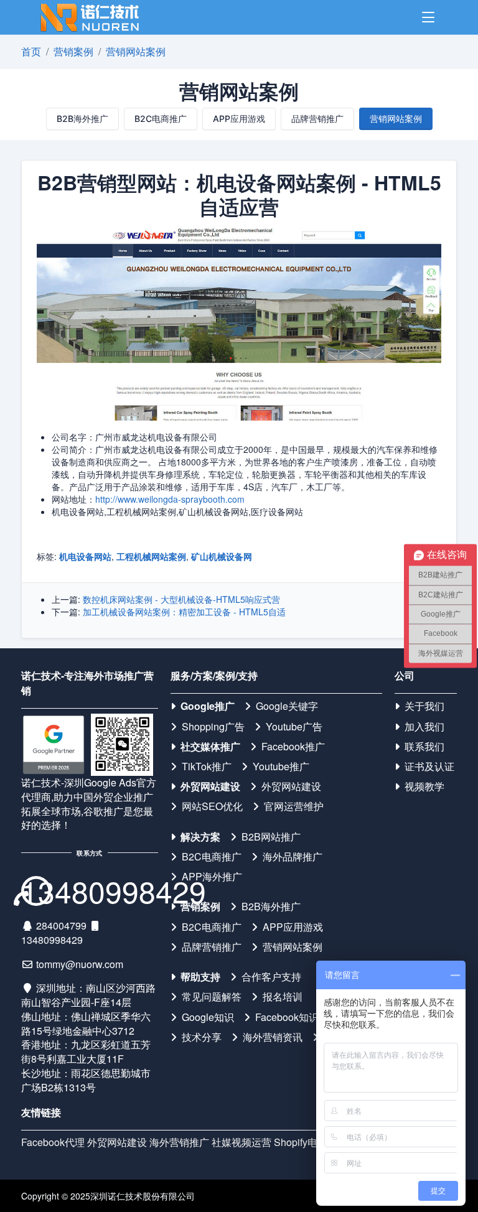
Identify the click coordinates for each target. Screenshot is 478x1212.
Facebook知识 (287, 1017)
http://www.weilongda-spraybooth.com (170, 499)
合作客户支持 (271, 977)
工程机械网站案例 (151, 556)
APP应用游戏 (239, 118)
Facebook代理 (53, 1142)
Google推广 (207, 706)
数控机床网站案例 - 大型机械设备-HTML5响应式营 (181, 599)
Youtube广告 (294, 727)
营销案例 (73, 51)
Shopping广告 (213, 727)
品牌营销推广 (317, 118)
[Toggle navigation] (428, 17)
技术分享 (202, 1037)
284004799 (61, 925)
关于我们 (424, 706)
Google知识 (208, 1017)
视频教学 (424, 786)
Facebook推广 (293, 746)
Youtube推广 (281, 766)
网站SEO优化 (212, 806)
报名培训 (282, 997)
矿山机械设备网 (221, 556)
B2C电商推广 (160, 118)
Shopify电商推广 (310, 1142)
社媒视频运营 (241, 1142)
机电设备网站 (85, 556)
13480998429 (52, 940)
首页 (31, 51)
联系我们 (424, 746)
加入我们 (424, 727)
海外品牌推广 (292, 857)
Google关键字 (287, 706)
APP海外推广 (212, 876)
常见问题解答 (211, 997)
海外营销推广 (179, 1142)
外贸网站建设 (210, 786)
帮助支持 (200, 977)
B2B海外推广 (82, 118)
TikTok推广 (207, 766)
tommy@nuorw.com (79, 964)
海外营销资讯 (272, 1037)
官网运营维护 (294, 806)
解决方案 (200, 837)
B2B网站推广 (271, 837)
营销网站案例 (136, 51)
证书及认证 (429, 766)
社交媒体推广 (210, 746)
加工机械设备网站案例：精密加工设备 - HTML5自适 (184, 611)
